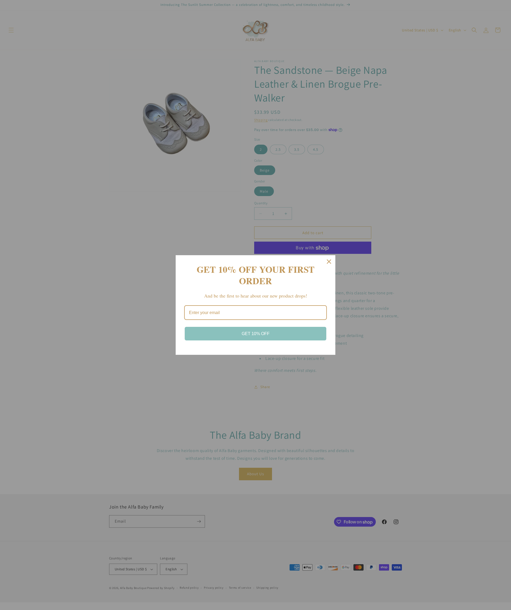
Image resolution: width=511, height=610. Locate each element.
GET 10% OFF (256, 333)
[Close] (329, 261)
